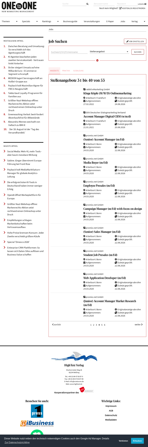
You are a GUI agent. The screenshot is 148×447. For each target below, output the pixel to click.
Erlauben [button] (137, 441)
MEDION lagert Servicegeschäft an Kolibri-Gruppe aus (25, 80)
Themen (10, 21)
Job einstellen (136, 41)
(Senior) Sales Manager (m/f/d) (102, 232)
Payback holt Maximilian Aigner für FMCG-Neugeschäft (25, 87)
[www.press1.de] (37, 417)
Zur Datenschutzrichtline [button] (17, 442)
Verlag (139, 21)
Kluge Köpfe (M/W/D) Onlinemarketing (107, 93)
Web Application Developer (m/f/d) (104, 278)
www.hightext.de (76, 384)
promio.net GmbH (94, 135)
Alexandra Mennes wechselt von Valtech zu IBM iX (24, 123)
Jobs (122, 21)
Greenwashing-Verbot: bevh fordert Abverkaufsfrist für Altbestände (26, 116)
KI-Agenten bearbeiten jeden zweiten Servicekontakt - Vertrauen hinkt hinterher (26, 60)
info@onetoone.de (77, 381)
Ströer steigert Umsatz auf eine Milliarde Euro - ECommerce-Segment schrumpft (23, 71)
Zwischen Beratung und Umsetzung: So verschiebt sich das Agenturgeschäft (26, 49)
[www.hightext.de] (74, 360)
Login (141, 4)
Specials (30, 21)
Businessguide (70, 21)
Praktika (66, 70)
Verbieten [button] (123, 441)
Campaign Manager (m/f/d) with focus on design (112, 209)
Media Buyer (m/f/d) (95, 162)
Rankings (51, 21)
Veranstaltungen (92, 21)
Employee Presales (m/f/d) (99, 185)
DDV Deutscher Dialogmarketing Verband (105, 112)
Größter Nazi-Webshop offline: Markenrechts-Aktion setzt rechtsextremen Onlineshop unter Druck (25, 105)
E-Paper (110, 21)
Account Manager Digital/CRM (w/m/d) (107, 116)
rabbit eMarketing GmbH (97, 89)
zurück (57, 324)
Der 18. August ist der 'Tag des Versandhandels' (23, 131)
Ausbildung (78, 70)
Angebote (54, 70)
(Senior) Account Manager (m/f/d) (103, 139)
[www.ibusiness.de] (37, 425)
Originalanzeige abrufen (129, 98)
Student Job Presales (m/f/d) (100, 255)
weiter (138, 324)
